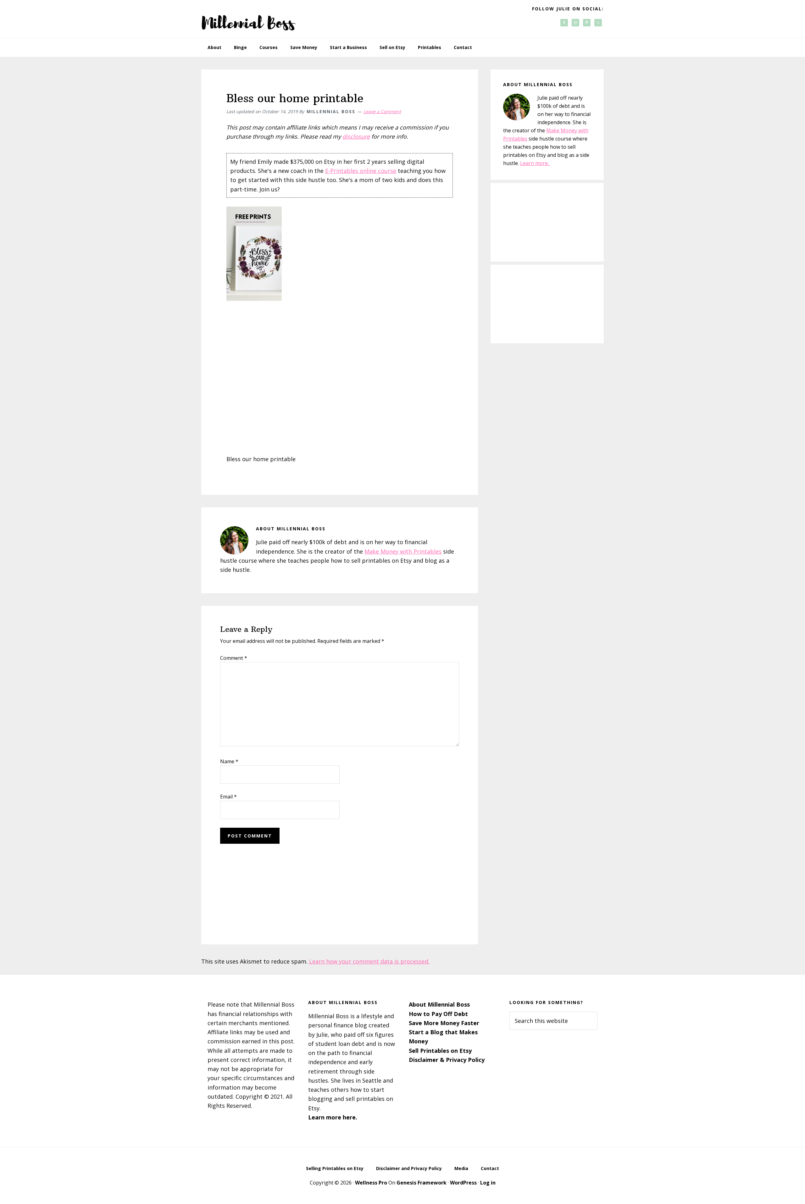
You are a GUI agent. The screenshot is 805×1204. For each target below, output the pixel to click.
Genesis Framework (422, 1182)
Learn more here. (332, 1117)
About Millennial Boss (439, 1004)
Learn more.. (535, 163)
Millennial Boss (248, 18)
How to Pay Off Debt (438, 1014)
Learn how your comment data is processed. (369, 961)
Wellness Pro (371, 1182)
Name (229, 761)
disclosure (356, 136)
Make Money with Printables (402, 551)
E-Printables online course (360, 170)
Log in (488, 1182)
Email (228, 796)
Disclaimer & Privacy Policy (447, 1059)
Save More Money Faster (444, 1023)
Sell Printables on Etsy (440, 1050)
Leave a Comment (382, 111)
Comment (233, 657)
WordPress (463, 1182)
